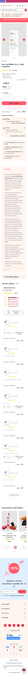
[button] (17, 6)
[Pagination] (12, 58)
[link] (20, 6)
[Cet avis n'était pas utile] (21, 340)
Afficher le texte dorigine (19, 333)
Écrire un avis (8, 290)
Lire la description (22, 79)
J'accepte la (14, 595)
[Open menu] (1, 6)
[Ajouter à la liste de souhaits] (15, 547)
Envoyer (22, 591)
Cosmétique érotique (17, 14)
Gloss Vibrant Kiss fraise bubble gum (9, 536)
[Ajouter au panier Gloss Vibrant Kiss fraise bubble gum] (7, 547)
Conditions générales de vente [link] (14, 663)
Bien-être (7, 14)
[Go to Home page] (9, 5)
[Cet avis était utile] (18, 340)
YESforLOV (4, 61)
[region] (11, 297)
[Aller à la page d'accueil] (2, 14)
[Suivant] (26, 527)
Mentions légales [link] (14, 660)
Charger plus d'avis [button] (14, 495)
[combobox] (14, 312)
